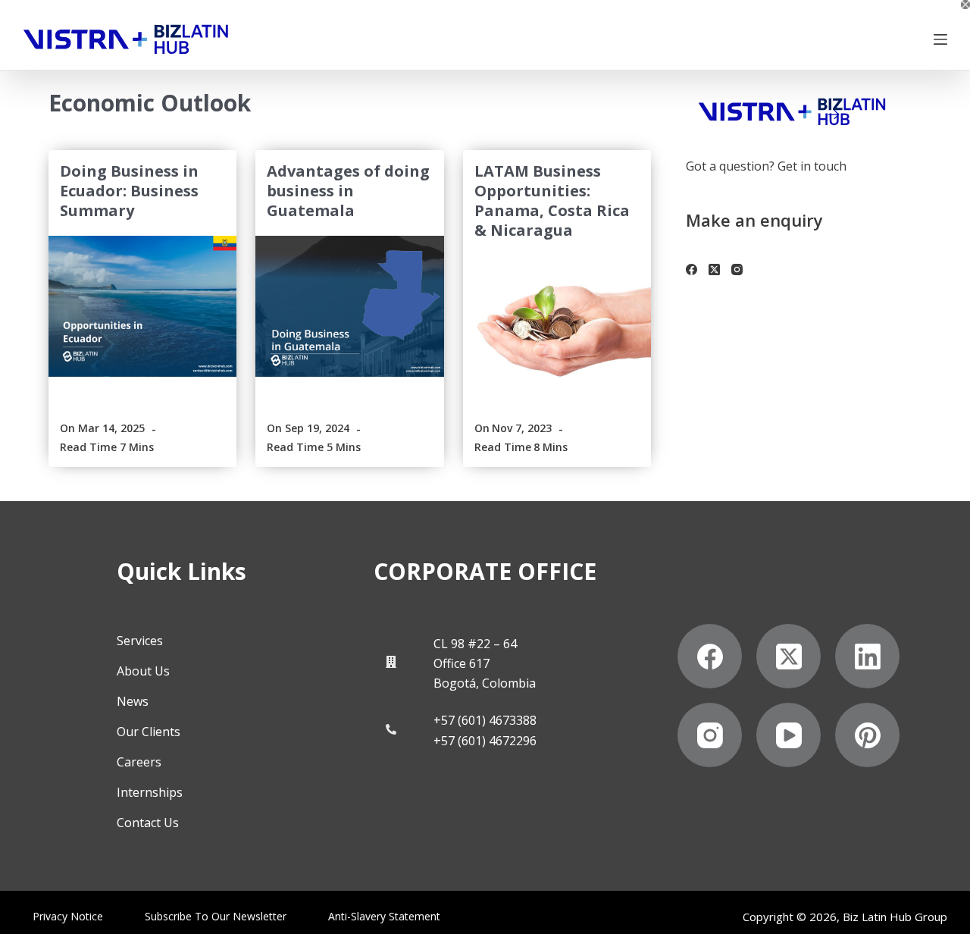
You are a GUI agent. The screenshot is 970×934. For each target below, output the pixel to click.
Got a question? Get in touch (766, 166)
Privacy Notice (68, 916)
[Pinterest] (867, 735)
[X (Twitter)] (714, 269)
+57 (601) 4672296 (485, 740)
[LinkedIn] (867, 656)
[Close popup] (965, 4)
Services (140, 640)
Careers (139, 762)
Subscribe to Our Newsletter (215, 916)
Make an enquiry (754, 219)
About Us (143, 671)
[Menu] (940, 39)
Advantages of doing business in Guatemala (348, 191)
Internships (150, 792)
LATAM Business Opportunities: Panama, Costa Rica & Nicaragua (552, 200)
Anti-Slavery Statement (384, 916)
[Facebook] (691, 269)
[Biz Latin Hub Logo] (126, 39)
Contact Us (148, 822)
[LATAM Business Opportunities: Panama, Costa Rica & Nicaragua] (557, 325)
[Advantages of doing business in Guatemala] (349, 306)
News (133, 701)
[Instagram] (737, 269)
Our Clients (148, 731)
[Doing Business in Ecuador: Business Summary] (142, 306)
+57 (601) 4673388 (485, 720)
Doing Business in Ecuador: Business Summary (129, 191)
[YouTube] (788, 735)
